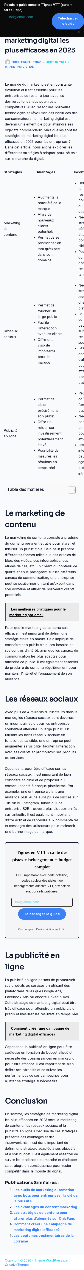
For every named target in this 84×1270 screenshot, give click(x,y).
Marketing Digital (19, 66)
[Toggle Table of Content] (70, 490)
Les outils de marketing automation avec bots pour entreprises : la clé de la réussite (46, 1195)
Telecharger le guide (42, 914)
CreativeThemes (17, 1265)
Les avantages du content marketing (45, 1207)
